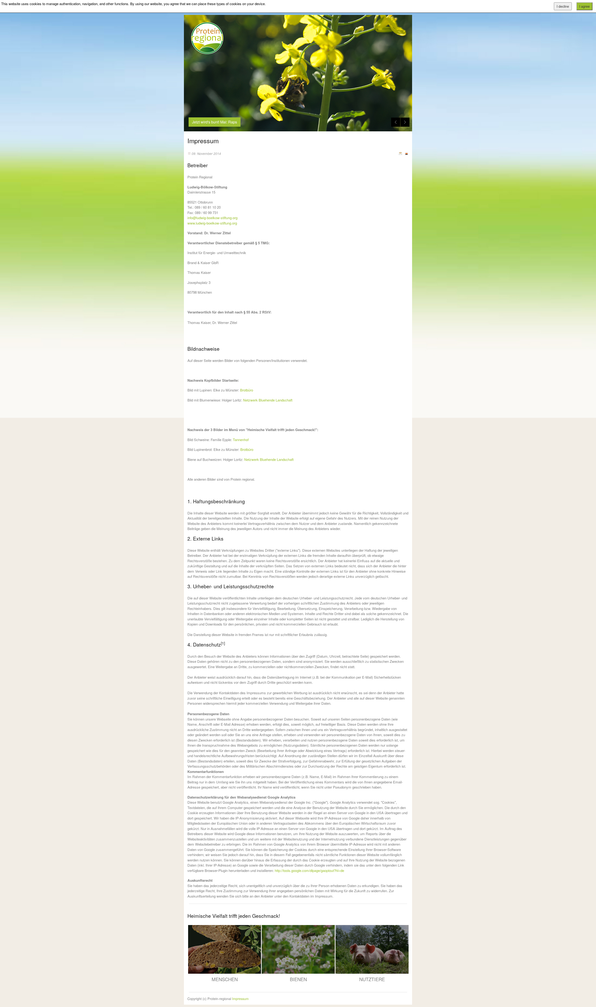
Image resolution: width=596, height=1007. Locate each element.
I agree (584, 6)
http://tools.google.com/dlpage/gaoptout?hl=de (309, 870)
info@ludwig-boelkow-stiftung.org (212, 217)
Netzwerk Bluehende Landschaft (267, 400)
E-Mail (400, 153)
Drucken (406, 153)
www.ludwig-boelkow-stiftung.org (212, 223)
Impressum (240, 998)
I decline (563, 6)
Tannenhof (241, 439)
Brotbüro (246, 390)
